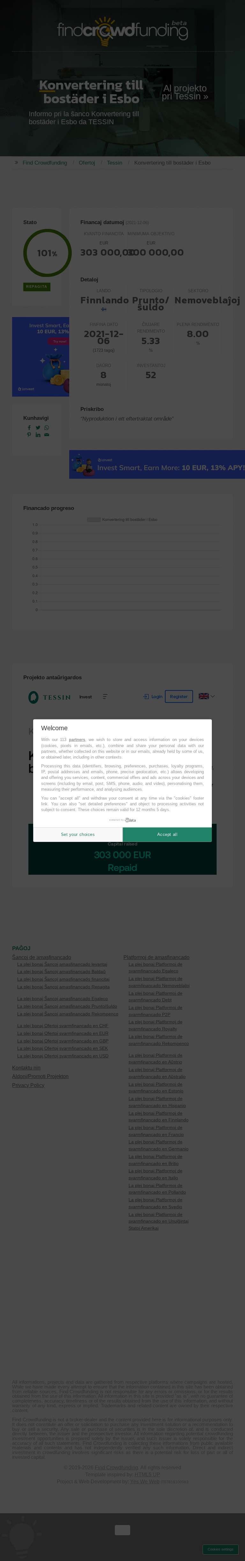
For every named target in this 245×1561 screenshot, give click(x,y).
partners (77, 739)
